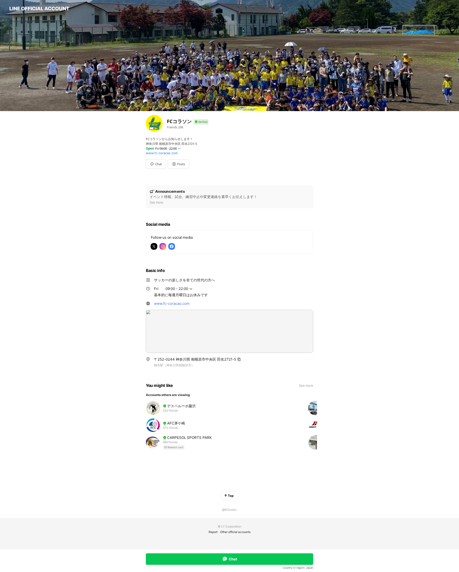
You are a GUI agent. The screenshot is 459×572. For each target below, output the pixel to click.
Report (213, 532)
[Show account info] (201, 122)
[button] (178, 164)
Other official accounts (235, 532)
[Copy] (239, 359)
